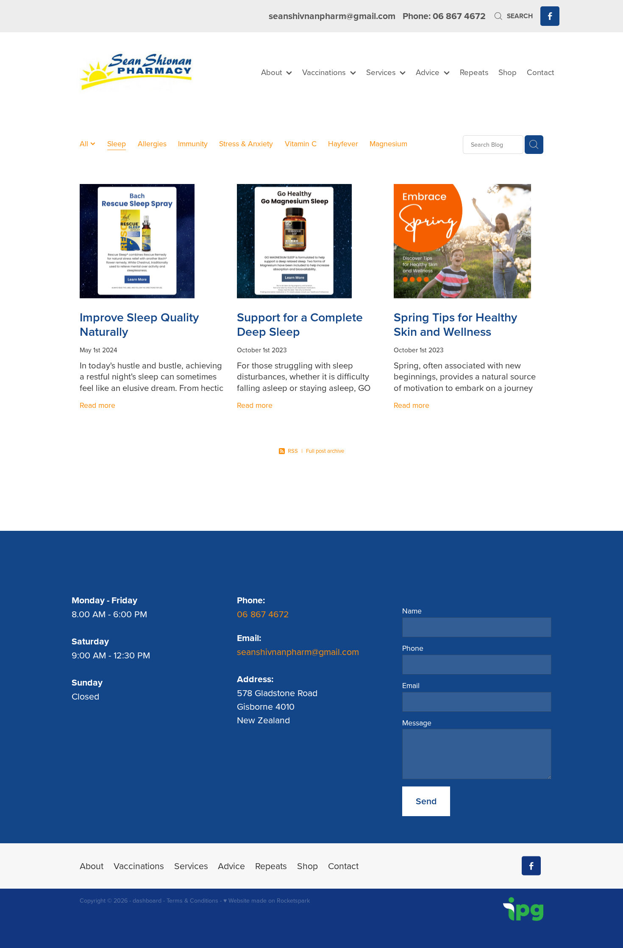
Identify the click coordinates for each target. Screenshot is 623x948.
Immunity (193, 143)
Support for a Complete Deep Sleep (300, 324)
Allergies (152, 143)
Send (426, 801)
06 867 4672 (264, 614)
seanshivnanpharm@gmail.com (332, 15)
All (85, 143)
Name (412, 611)
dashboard (147, 900)
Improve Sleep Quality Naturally (139, 324)
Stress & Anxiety (246, 143)
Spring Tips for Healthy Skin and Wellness (455, 324)
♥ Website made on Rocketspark (266, 900)
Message (416, 723)
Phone (412, 648)
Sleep (116, 143)
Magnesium (388, 143)
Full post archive (325, 450)
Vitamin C (301, 143)
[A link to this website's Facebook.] (549, 15)
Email (411, 685)
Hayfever (343, 143)
